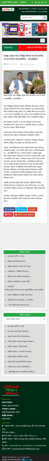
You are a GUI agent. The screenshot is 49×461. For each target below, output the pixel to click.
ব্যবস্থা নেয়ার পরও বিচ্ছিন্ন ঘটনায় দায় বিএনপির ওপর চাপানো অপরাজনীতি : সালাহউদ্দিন (23, 57)
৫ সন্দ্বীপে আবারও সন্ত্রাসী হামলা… (17, 346)
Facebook (10, 209)
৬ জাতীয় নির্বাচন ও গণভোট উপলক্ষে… (19, 351)
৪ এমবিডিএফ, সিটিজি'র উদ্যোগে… (18, 271)
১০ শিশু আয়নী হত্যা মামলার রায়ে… (18, 305)
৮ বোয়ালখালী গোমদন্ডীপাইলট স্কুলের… (19, 361)
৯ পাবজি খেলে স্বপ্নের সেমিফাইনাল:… (18, 367)
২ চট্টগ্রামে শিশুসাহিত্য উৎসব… (16, 261)
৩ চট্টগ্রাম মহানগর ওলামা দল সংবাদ (18, 266)
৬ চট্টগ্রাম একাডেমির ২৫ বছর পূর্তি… (18, 281)
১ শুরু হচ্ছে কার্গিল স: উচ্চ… (15, 256)
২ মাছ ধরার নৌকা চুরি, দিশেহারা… (17, 331)
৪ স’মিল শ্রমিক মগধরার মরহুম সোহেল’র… (20, 341)
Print (9, 214)
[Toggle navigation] (42, 40)
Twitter (22, 209)
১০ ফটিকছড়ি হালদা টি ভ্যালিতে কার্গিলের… (20, 372)
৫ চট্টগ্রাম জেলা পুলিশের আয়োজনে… (18, 276)
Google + (32, 209)
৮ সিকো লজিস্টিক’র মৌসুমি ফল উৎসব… (19, 295)
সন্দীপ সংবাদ (24, 314)
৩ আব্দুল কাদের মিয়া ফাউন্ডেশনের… (18, 336)
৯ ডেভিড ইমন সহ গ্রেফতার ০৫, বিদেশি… (20, 300)
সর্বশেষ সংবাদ (24, 252)
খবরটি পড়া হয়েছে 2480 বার (25, 214)
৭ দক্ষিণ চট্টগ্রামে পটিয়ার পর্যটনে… (17, 356)
